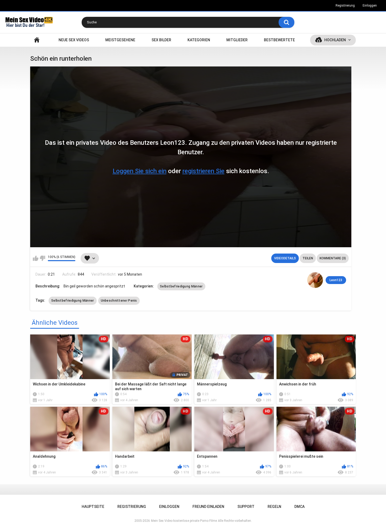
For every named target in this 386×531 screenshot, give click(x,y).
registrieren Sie (203, 171)
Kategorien (198, 40)
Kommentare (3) (333, 258)
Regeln (274, 506)
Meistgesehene (120, 40)
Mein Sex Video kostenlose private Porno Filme (184, 521)
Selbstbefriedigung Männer (181, 286)
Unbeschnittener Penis (119, 300)
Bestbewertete (279, 40)
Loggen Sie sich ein (139, 171)
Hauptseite (36, 40)
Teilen (307, 258)
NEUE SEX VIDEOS (74, 40)
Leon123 (336, 280)
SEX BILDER (161, 40)
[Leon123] (315, 280)
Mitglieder (237, 40)
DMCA (299, 506)
